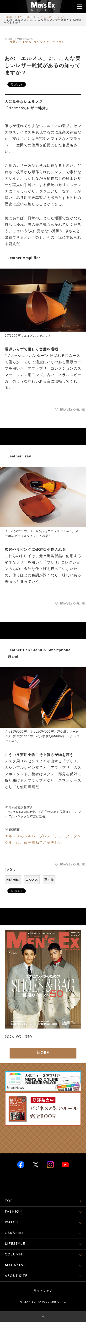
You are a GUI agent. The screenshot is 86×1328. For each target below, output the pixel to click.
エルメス (32, 879)
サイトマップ (43, 1290)
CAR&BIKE (14, 1233)
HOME (8, 17)
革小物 (49, 879)
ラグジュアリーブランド (53, 17)
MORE (43, 1053)
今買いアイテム (20, 42)
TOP (9, 1201)
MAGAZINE (15, 1265)
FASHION (25, 17)
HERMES (12, 879)
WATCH (12, 1222)
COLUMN (13, 1254)
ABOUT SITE (16, 1276)
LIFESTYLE (15, 1244)
